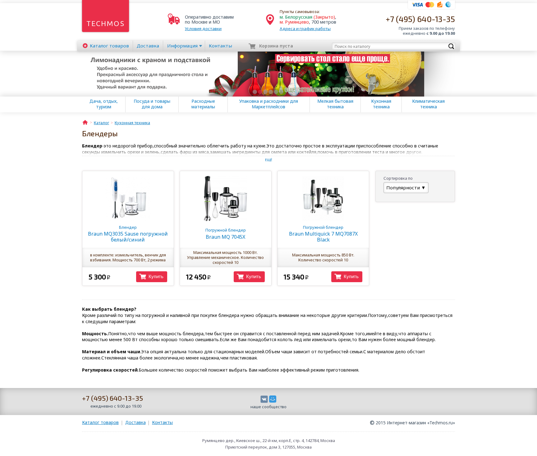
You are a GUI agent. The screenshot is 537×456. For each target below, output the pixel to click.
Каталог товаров (100, 422)
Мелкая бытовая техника (335, 104)
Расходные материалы (203, 104)
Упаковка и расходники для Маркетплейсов (268, 104)
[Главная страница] (85, 122)
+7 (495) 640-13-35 (420, 19)
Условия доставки (203, 28)
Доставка (148, 46)
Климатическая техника (428, 104)
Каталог (109, 46)
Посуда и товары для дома (152, 104)
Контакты (220, 46)
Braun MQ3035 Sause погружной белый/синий (128, 233)
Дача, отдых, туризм (104, 104)
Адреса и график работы (305, 28)
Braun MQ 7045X (225, 233)
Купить (156, 276)
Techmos (105, 23)
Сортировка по (398, 178)
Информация (182, 46)
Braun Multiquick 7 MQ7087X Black (323, 233)
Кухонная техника (381, 104)
